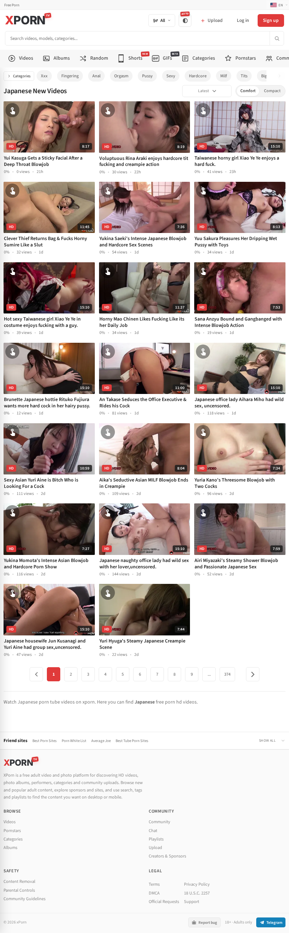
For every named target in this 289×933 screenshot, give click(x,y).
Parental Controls (19, 890)
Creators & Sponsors (167, 856)
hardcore (198, 76)
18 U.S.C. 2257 (197, 893)
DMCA (154, 893)
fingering (70, 76)
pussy (147, 76)
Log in (243, 20)
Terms (154, 884)
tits (244, 76)
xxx (44, 76)
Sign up (271, 20)
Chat (153, 830)
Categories (22, 76)
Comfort (248, 91)
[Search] (277, 38)
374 (227, 674)
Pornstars (12, 830)
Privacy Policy (197, 884)
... (209, 674)
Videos (10, 822)
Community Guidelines (24, 899)
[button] (281, 76)
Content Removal (19, 881)
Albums (10, 847)
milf (223, 76)
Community (159, 822)
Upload (155, 847)
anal (96, 76)
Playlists (156, 839)
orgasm (121, 76)
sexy (170, 76)
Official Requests (164, 901)
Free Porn (11, 5)
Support (191, 901)
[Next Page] (252, 674)
